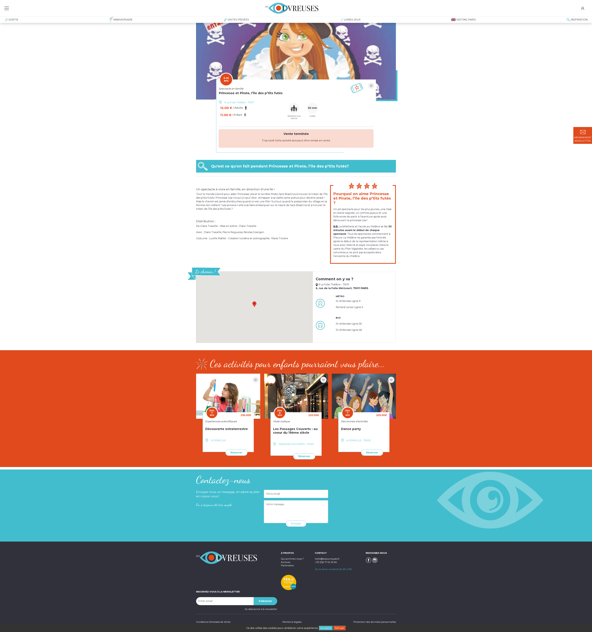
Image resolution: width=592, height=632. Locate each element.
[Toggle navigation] (6, 8)
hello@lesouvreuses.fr (327, 558)
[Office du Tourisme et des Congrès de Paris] (288, 582)
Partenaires (287, 565)
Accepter (326, 628)
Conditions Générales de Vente (213, 622)
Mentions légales (292, 622)
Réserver (236, 452)
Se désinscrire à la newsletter (261, 609)
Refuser (340, 628)
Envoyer (296, 523)
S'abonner (265, 601)
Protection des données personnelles (374, 622)
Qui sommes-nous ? (292, 558)
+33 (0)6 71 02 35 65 (326, 562)
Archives (285, 562)
